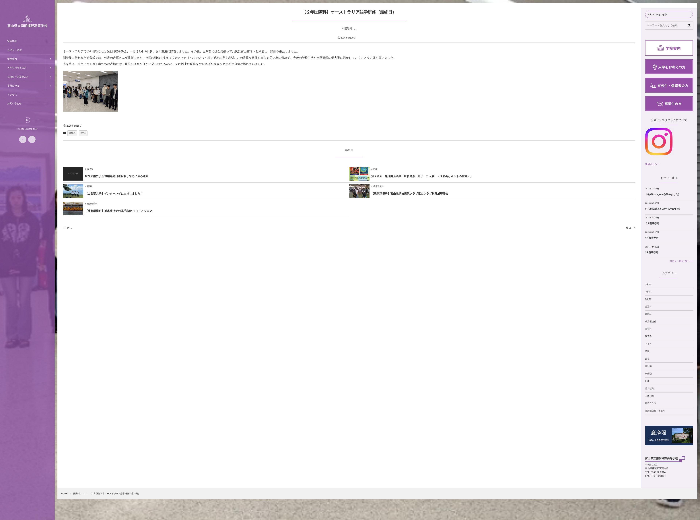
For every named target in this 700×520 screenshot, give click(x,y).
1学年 (648, 284)
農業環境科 (378, 186)
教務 (647, 351)
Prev (69, 228)
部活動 (90, 186)
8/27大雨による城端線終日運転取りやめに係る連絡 (116, 176)
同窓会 (648, 336)
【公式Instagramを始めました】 (662, 194)
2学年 (83, 133)
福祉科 (648, 329)
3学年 (648, 299)
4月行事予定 (651, 237)
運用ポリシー (652, 164)
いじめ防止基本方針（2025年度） (663, 208)
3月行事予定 (651, 252)
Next (628, 228)
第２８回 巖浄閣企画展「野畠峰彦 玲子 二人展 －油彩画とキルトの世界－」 (422, 176)
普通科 (648, 306)
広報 (375, 169)
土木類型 (649, 396)
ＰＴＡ (648, 344)
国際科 (348, 28)
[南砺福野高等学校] (27, 25)
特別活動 (649, 388)
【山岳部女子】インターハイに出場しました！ (114, 193)
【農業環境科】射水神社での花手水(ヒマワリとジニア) (119, 210)
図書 (647, 358)
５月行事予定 (652, 223)
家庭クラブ (650, 403)
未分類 (90, 169)
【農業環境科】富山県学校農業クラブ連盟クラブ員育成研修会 (409, 193)
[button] (27, 120)
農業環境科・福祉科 (655, 410)
